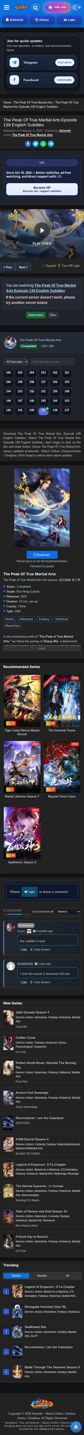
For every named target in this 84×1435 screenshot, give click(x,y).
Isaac (21, 931)
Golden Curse (25, 1037)
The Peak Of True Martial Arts (32, 135)
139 (43, 410)
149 (67, 391)
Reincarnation (30, 1195)
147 (20, 400)
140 (31, 410)
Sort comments (41, 911)
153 (20, 391)
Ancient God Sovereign (32, 1092)
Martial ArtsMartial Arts (29, 1148)
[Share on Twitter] (36, 144)
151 (43, 391)
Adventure (26, 619)
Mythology (60, 1173)
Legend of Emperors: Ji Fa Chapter (41, 1164)
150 (55, 391)
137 (67, 410)
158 (31, 382)
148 (8, 400)
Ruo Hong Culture (28, 591)
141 (20, 410)
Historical (62, 619)
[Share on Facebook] (28, 144)
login (32, 892)
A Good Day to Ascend (31, 1236)
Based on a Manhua (47, 1169)
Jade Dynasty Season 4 (32, 1012)
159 (20, 382)
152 (31, 391)
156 (55, 382)
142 (8, 410)
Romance (49, 1220)
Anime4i (65, 130)
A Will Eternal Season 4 (32, 1139)
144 (55, 400)
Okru (53, 315)
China (22, 606)
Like (24, 949)
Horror (62, 1042)
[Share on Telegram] (51, 144)
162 (55, 372)
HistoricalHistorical (68, 1144)
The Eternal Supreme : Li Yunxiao (39, 1186)
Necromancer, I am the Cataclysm (40, 1118)
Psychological (24, 1046)
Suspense (40, 1046)
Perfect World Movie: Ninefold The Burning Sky (46, 1065)
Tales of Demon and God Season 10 (41, 1211)
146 (31, 400)
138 (55, 410)
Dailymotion (35, 315)
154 (8, 391)
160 (8, 382)
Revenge (73, 1173)
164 (31, 372)
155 (67, 382)
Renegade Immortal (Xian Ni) (45, 1306)
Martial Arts (12, 625)
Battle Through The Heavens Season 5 (52, 1367)
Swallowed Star (35, 1327)
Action (9, 619)
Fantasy (44, 619)
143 (67, 400)
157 (43, 382)
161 (67, 372)
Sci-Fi (34, 1336)
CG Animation (69, 1169)
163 (43, 372)
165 (20, 372)
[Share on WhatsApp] (44, 144)
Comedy (40, 1144)
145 (43, 400)
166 (8, 372)
